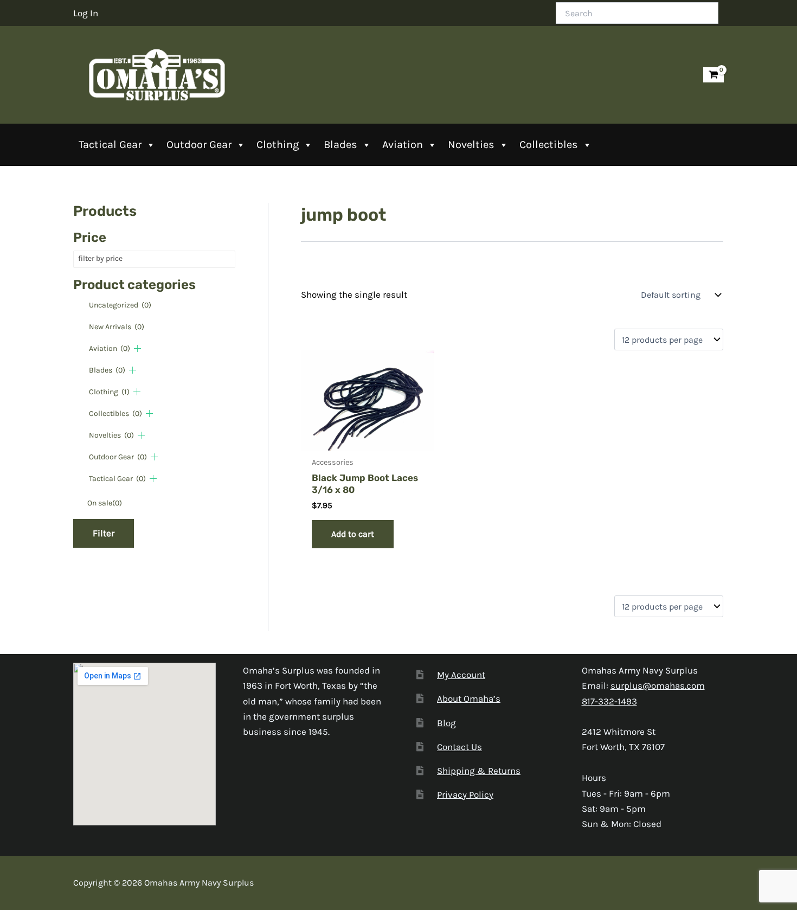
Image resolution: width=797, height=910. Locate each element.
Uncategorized (120, 305)
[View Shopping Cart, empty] (713, 75)
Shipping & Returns (478, 770)
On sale (104, 503)
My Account (461, 674)
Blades (340, 144)
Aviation (402, 144)
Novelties (471, 144)
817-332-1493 (609, 701)
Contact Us (459, 746)
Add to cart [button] (352, 534)
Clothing (277, 144)
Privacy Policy (465, 794)
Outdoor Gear (199, 144)
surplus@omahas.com (657, 685)
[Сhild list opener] (137, 348)
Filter (103, 533)
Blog (446, 722)
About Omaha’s (468, 698)
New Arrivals (116, 326)
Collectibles (548, 144)
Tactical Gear (110, 144)
